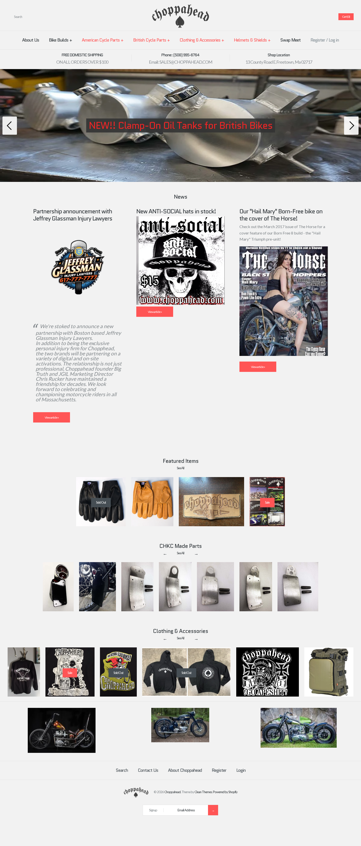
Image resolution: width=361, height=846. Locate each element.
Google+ (316, 16)
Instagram (322, 16)
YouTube (328, 16)
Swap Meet (290, 40)
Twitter (304, 16)
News (180, 197)
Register (317, 40)
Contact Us (148, 770)
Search (122, 770)
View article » (52, 417)
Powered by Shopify (225, 792)
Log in (334, 40)
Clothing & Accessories (202, 40)
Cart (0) (346, 16)
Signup (153, 810)
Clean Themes (203, 792)
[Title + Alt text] (62, 752)
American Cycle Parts (102, 40)
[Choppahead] (180, 7)
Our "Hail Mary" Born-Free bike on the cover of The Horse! (280, 215)
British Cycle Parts (151, 40)
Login (241, 770)
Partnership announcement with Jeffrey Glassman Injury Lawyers (72, 215)
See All (180, 468)
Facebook (298, 16)
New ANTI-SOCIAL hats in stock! (176, 211)
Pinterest (310, 16)
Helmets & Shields (252, 40)
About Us (30, 40)
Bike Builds (60, 40)
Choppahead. (172, 792)
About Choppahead (185, 770)
